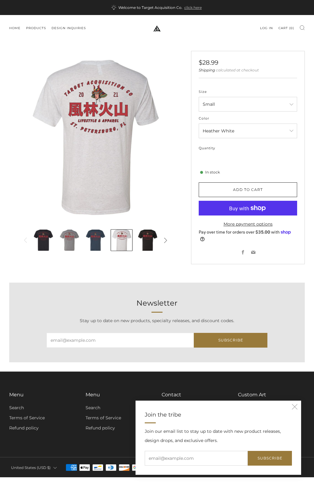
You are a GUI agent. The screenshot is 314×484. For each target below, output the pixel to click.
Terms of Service (27, 417)
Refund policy (24, 427)
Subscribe (270, 458)
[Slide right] (165, 240)
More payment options (248, 224)
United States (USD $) (31, 467)
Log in (266, 28)
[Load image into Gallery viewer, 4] (121, 240)
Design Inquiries (69, 28)
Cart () (286, 28)
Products (36, 28)
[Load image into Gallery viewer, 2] (69, 240)
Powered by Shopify (222, 480)
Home (15, 28)
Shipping (207, 70)
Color (204, 118)
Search (16, 407)
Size (203, 92)
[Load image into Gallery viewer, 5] (148, 240)
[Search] (302, 27)
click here (193, 8)
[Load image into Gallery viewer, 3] (95, 240)
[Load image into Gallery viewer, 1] (43, 240)
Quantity (207, 148)
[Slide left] (26, 240)
